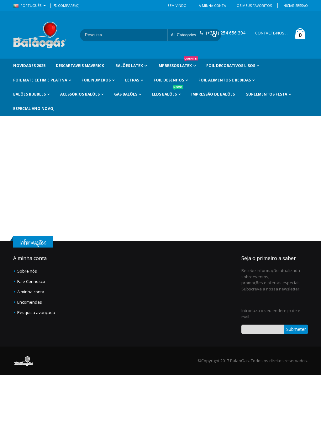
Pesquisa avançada (36, 312)
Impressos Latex (177, 63)
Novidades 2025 (29, 65)
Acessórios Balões (80, 94)
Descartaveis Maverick (80, 65)
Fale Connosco (31, 281)
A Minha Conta (212, 5)
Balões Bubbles (29, 94)
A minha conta (30, 292)
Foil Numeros (96, 80)
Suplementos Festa (266, 94)
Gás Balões (125, 94)
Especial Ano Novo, (33, 108)
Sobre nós (27, 271)
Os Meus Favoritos (254, 5)
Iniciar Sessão (295, 5)
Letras (132, 80)
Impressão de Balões (213, 94)
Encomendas (29, 302)
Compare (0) (68, 5)
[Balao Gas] (39, 35)
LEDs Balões (167, 92)
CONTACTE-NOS (269, 33)
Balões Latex (129, 65)
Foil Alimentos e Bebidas (224, 80)
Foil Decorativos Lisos (230, 65)
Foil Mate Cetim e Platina (40, 80)
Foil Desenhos (169, 80)
